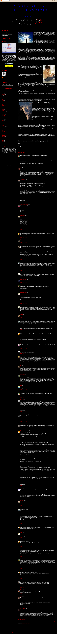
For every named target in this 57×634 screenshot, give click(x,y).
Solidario (3, 137)
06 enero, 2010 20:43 (24, 259)
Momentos (3, 115)
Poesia (3, 121)
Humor (3, 110)
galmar (21, 343)
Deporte (3, 100)
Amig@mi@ (22, 232)
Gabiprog (21, 532)
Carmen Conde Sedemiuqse (24, 204)
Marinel (21, 508)
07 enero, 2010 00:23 (24, 363)
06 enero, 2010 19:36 (24, 177)
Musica (3, 116)
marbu (21, 540)
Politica (3, 122)
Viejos (3, 141)
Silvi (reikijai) (22, 239)
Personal (24, 148)
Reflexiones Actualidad (5, 127)
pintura (3, 120)
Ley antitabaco (4, 111)
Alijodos (21, 488)
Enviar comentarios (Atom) (26, 623)
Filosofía (3, 106)
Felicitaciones (4, 105)
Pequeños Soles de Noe (23, 292)
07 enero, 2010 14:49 (24, 529)
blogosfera (3, 94)
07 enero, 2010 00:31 (24, 389)
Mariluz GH (22, 284)
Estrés (2, 104)
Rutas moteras (4, 131)
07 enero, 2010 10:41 (24, 485)
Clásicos (3, 98)
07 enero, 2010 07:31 (24, 428)
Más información (9, 66)
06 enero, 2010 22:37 (24, 312)
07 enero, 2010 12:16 (24, 505)
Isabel (21, 385)
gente (2, 107)
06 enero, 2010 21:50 (24, 282)
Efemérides (3, 101)
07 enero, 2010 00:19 (24, 353)
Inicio (37, 621)
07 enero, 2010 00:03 (24, 348)
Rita (21, 365)
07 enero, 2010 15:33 (24, 556)
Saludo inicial (4, 132)
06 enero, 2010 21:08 (24, 276)
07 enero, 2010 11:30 (24, 497)
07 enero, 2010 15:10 (24, 546)
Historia (3, 109)
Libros (3, 112)
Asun (21, 580)
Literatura (3, 114)
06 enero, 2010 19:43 (24, 201)
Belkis (21, 596)
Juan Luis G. (22, 500)
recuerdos (3, 125)
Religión (3, 129)
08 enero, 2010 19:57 (24, 578)
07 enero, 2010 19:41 (24, 568)
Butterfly (21, 261)
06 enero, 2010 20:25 (24, 242)
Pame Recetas (22, 525)
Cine (2, 95)
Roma (2, 130)
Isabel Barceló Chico (23, 558)
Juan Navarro (22, 305)
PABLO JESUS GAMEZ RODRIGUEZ (8, 77)
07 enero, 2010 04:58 (24, 421)
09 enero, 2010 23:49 (24, 605)
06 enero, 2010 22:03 (24, 289)
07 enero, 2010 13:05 (24, 523)
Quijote (3, 124)
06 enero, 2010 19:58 (24, 229)
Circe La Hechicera (23, 608)
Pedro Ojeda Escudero (23, 279)
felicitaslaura (22, 245)
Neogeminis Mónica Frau (24, 414)
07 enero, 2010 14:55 (24, 537)
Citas (2, 96)
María (21, 391)
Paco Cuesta (22, 570)
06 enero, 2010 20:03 (24, 237)
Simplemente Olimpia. (23, 332)
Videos (3, 140)
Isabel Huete (22, 399)
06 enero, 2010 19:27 (24, 164)
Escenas (3, 103)
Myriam (21, 314)
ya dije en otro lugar (38, 138)
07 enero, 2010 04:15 (24, 411)
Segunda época (4, 134)
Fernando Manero (22, 424)
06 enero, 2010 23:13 (24, 329)
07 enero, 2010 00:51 (24, 397)
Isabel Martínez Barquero (24, 154)
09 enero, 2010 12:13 (24, 587)
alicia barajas (22, 355)
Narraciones (3, 117)
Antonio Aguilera (22, 179)
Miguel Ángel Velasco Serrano (24, 430)
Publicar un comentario (21, 619)
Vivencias (3, 142)
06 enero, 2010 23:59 (24, 340)
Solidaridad (3, 136)
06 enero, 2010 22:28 (24, 303)
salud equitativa (22, 319)
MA (20, 167)
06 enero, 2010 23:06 (24, 317)
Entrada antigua (53, 621)
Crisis (2, 99)
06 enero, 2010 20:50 (24, 270)
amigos (3, 93)
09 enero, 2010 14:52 (24, 593)
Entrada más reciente (21, 621)
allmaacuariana (22, 350)
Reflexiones (28, 148)
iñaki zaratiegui (22, 215)
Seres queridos (4, 135)
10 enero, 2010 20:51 (24, 616)
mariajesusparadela (23, 272)
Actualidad (3, 91)
